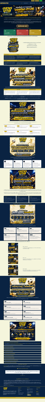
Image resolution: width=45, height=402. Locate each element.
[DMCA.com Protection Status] (29, 395)
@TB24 (8, 385)
